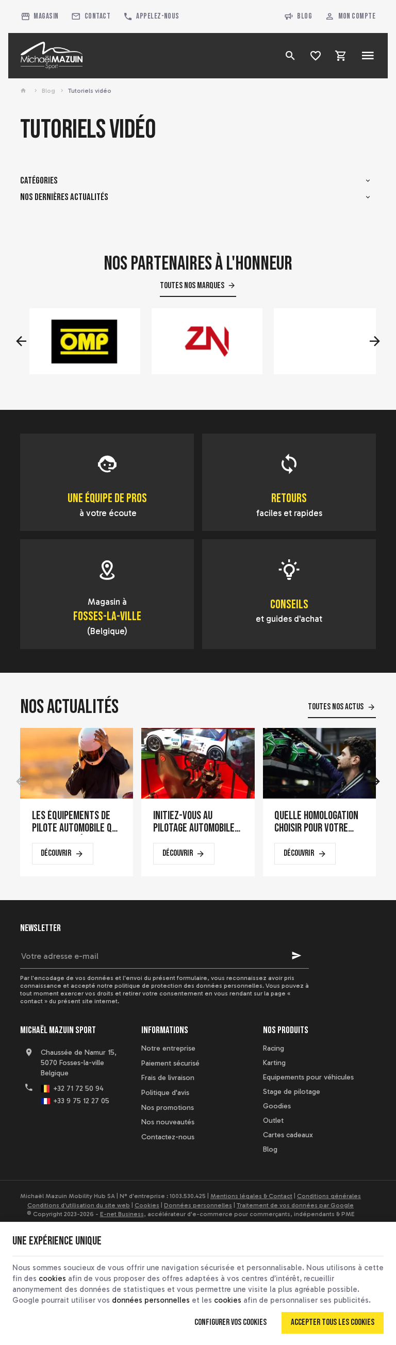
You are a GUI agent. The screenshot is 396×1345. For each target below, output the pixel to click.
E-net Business (122, 1214)
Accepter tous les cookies (332, 1322)
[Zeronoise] (197, 341)
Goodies (277, 1106)
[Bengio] (319, 341)
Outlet (273, 1120)
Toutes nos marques (192, 285)
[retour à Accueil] (24, 91)
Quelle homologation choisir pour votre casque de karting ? (316, 822)
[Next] (375, 341)
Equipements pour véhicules (308, 1077)
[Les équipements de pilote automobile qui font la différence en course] (76, 763)
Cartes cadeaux (288, 1135)
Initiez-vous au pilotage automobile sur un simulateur (194, 822)
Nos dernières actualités (64, 197)
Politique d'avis (165, 1092)
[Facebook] (29, 1127)
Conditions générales (329, 1196)
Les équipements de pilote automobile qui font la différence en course (75, 822)
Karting (274, 1062)
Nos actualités (69, 707)
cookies (52, 1278)
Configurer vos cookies (230, 1322)
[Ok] (296, 955)
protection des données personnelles (206, 985)
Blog (304, 16)
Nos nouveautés (167, 1122)
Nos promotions (167, 1107)
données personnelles (151, 1300)
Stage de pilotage (291, 1091)
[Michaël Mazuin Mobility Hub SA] (51, 56)
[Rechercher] (290, 55)
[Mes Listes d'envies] (315, 55)
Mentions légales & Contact (251, 1196)
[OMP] (75, 341)
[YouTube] (52, 1127)
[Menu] (368, 55)
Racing (273, 1048)
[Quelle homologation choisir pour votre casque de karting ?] (319, 763)
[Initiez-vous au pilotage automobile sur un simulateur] (197, 763)
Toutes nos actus (336, 707)
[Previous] (21, 341)
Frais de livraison (167, 1077)
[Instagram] (74, 1127)
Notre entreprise (168, 1048)
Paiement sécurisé (170, 1063)
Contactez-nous (167, 1137)
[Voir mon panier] (341, 55)
